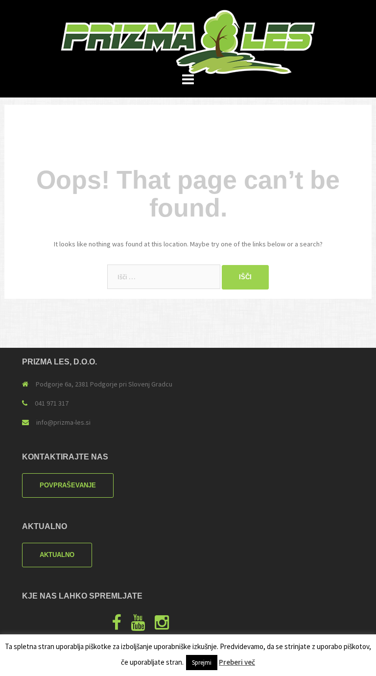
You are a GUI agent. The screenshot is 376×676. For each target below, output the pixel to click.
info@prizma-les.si (63, 422)
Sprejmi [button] (202, 662)
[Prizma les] (188, 41)
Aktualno (57, 554)
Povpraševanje (68, 485)
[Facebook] (116, 626)
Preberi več (237, 662)
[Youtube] (138, 626)
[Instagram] (162, 626)
